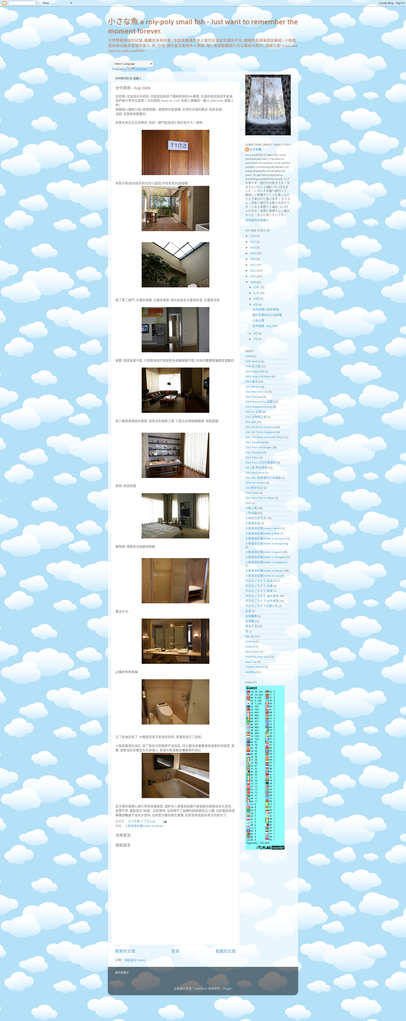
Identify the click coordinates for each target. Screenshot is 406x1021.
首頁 (175, 952)
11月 (256, 293)
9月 (255, 304)
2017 (253, 242)
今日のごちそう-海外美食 (262, 596)
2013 (253, 259)
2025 (253, 236)
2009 (253, 282)
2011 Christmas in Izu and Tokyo (264, 437)
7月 (255, 339)
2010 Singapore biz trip (258, 407)
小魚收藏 (251, 513)
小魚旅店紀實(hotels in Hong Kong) (266, 543)
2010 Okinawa (253, 397)
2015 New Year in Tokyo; (259, 498)
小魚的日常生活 (255, 518)
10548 (249, 356)
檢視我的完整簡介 (257, 220)
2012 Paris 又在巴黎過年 (260, 462)
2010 (253, 276)
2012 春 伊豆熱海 (256, 468)
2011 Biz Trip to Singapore (260, 432)
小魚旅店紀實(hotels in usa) (262, 576)
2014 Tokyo (252, 493)
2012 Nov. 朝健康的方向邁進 (263, 478)
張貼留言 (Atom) (135, 960)
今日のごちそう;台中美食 (262, 601)
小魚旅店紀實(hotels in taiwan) (144, 826)
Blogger (227, 988)
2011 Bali (250, 422)
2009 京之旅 (253, 366)
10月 (256, 299)
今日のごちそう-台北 (259, 581)
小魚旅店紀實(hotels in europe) (264, 538)
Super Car (251, 662)
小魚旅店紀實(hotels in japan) (263, 552)
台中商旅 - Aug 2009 (264, 326)
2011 (253, 270)
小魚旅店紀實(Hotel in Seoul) (263, 528)
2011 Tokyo (252, 457)
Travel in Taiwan (254, 667)
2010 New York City (256, 392)
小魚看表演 (252, 523)
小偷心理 (258, 320)
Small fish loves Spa (256, 657)
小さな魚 (255, 149)
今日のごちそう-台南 (259, 586)
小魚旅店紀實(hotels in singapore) (266, 562)
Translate (140, 69)
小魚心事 (251, 508)
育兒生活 (251, 626)
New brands (252, 651)
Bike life (249, 636)
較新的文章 (125, 952)
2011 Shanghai (253, 452)
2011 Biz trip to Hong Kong (260, 427)
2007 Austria (252, 361)
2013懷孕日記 (254, 488)
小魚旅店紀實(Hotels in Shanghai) (265, 557)
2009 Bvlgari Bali (255, 371)
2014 (253, 253)
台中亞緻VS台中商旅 (265, 309)
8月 (255, 333)
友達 (248, 611)
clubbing (250, 641)
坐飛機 (249, 621)
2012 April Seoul (255, 473)
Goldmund (201, 988)
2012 (253, 265)
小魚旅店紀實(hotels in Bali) (262, 533)
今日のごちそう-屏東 (259, 591)
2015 (253, 247)
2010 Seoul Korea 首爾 (259, 402)
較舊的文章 (226, 952)
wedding (250, 672)
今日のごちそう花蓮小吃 (261, 606)
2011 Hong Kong (255, 442)
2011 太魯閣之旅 (256, 417)
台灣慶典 (251, 616)
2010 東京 (251, 381)
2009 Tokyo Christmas (258, 376)
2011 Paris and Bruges (258, 447)
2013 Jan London (255, 483)
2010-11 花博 (253, 412)
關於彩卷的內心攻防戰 (267, 315)
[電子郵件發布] (164, 821)
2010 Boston (252, 387)
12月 (256, 287)
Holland (249, 646)
